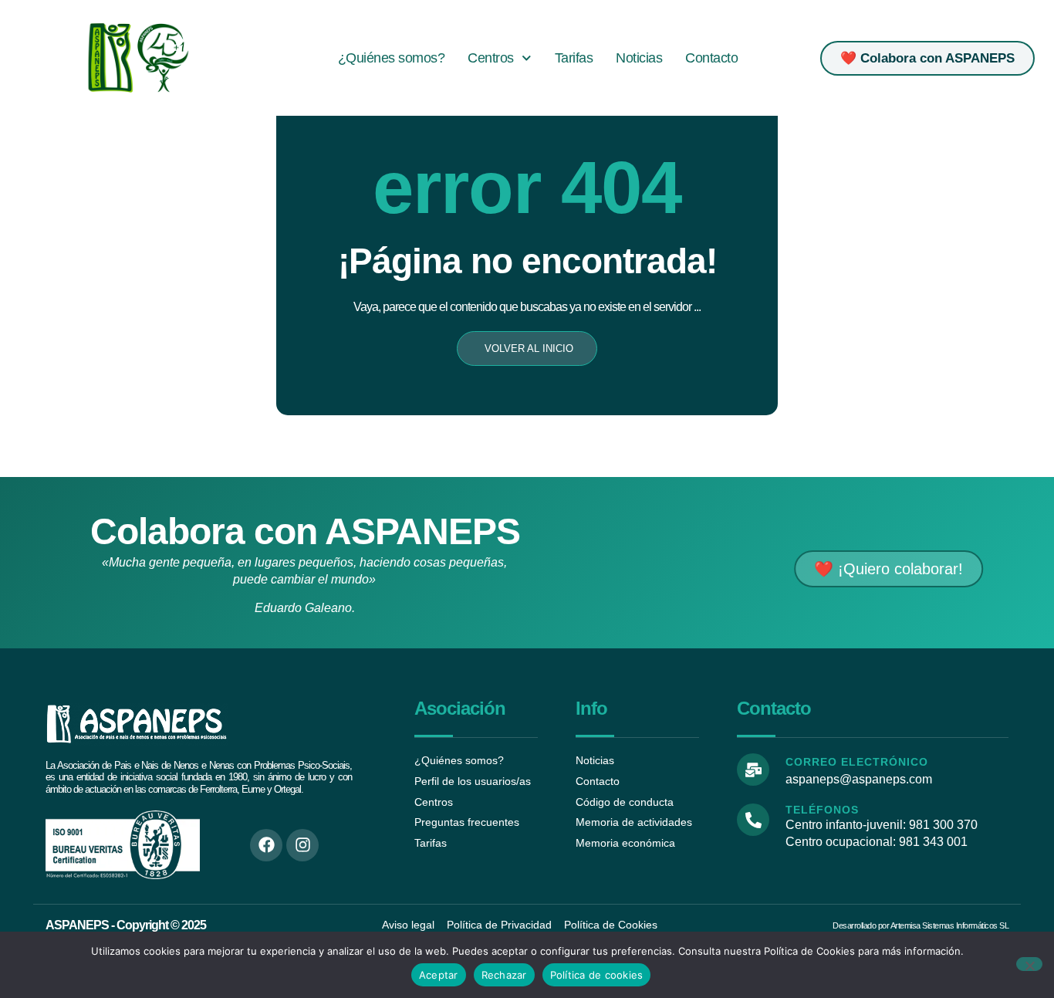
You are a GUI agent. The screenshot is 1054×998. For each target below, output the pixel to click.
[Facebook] (266, 845)
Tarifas (574, 58)
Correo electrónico (856, 762)
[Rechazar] (1029, 964)
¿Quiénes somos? (391, 58)
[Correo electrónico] (753, 769)
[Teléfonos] (753, 819)
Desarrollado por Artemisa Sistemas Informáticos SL (920, 925)
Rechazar (504, 975)
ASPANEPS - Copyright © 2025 (126, 925)
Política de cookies (597, 975)
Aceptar (438, 975)
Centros (491, 58)
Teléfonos (822, 809)
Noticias (639, 58)
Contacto (711, 58)
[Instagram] (302, 845)
